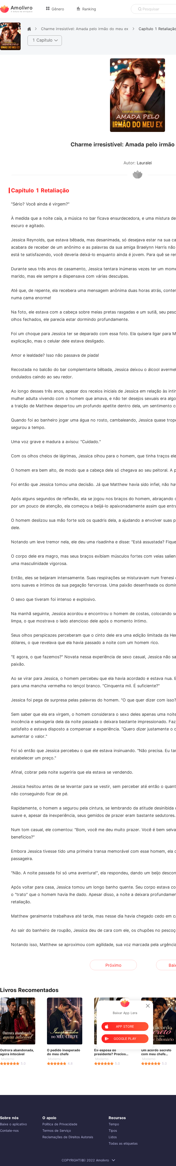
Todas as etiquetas (123, 1143)
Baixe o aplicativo (13, 1124)
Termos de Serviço (56, 1130)
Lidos (113, 1137)
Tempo (114, 1124)
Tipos (113, 1130)
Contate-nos (9, 1130)
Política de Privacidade (59, 1124)
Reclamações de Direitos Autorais (67, 1137)
